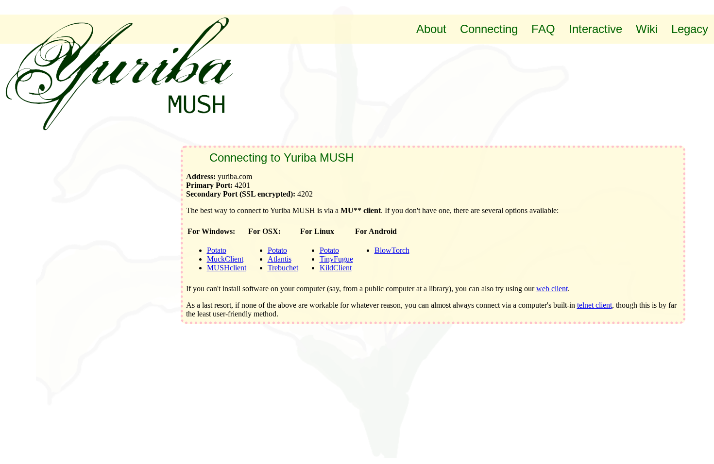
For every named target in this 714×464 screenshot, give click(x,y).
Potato (216, 250)
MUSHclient (226, 268)
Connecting (489, 28)
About (431, 28)
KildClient (336, 268)
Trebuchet (283, 268)
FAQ (543, 28)
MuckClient (225, 259)
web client (552, 288)
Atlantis (279, 259)
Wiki (647, 28)
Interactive (595, 28)
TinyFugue (336, 259)
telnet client (594, 305)
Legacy (689, 28)
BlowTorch (391, 250)
